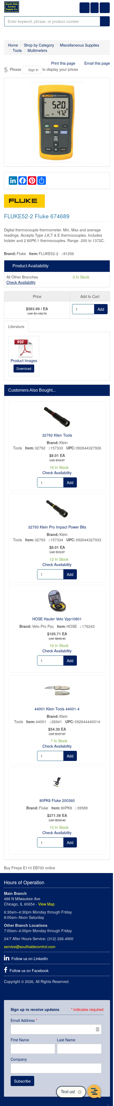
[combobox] (52, 21)
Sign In (33, 69)
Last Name (66, 1039)
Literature (16, 326)
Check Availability (21, 282)
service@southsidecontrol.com (29, 946)
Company (19, 1059)
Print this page (63, 63)
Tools (17, 50)
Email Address (24, 1020)
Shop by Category (39, 45)
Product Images (24, 360)
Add (101, 309)
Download (23, 368)
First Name (20, 1039)
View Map (46, 904)
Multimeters (37, 50)
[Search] (105, 21)
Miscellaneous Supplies (79, 45)
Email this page (96, 63)
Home (13, 45)
